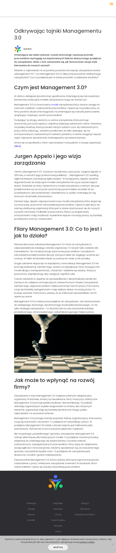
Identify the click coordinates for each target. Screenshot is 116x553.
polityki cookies (87, 542)
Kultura (31, 514)
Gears (58, 531)
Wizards (58, 525)
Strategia (31, 503)
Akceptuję (58, 547)
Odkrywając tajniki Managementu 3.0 (57, 34)
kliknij (17, 146)
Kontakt (31, 520)
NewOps (58, 508)
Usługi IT (85, 503)
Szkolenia (85, 508)
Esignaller (58, 503)
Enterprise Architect (85, 514)
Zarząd (31, 508)
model (54, 104)
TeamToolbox (58, 520)
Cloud (58, 514)
